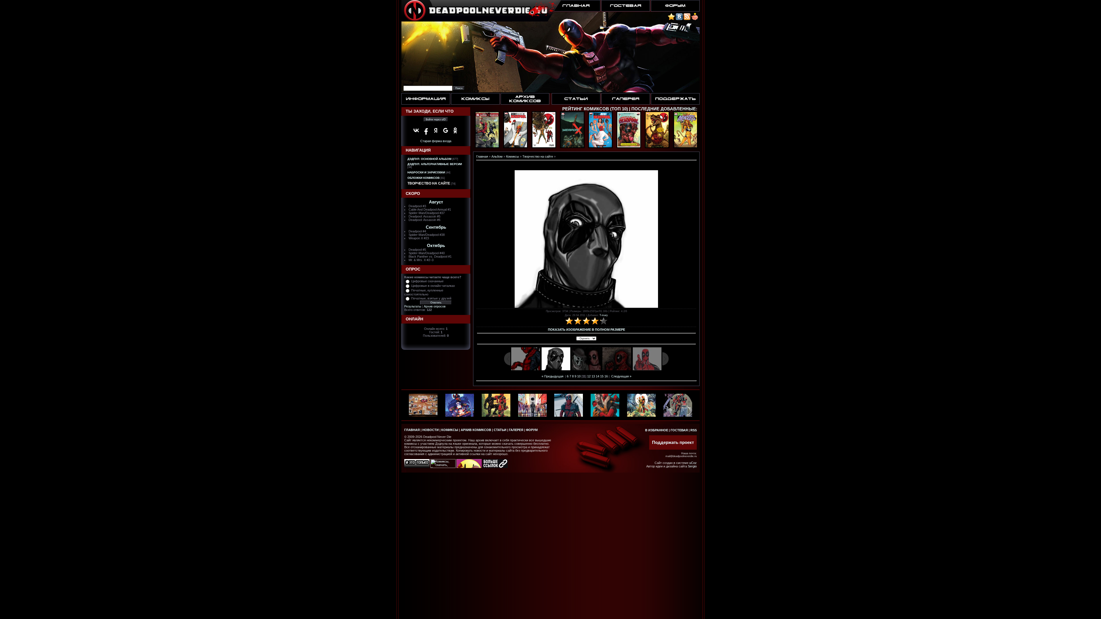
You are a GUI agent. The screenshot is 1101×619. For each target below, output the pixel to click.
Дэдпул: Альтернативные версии (434, 164)
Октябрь (436, 245)
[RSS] (687, 19)
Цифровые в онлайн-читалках (433, 285)
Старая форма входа (435, 141)
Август (436, 202)
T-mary (604, 315)
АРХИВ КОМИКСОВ (476, 430)
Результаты (412, 306)
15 (602, 376)
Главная (482, 156)
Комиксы (512, 156)
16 (606, 376)
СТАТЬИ (500, 430)
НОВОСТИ (430, 430)
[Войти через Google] (445, 130)
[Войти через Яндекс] (436, 130)
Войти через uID (436, 119)
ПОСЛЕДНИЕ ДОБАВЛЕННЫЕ (663, 109)
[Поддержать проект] (694, 19)
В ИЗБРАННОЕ (656, 430)
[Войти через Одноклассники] (455, 130)
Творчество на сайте (428, 183)
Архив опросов (435, 306)
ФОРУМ (532, 430)
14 (597, 376)
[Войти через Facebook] (426, 130)
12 (589, 376)
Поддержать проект (673, 442)
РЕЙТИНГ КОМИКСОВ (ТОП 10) (595, 109)
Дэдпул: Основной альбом (429, 158)
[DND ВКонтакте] (679, 19)
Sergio (692, 466)
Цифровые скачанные (427, 281)
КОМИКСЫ (449, 430)
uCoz (693, 463)
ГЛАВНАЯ (412, 430)
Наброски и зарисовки (426, 172)
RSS (693, 430)
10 (579, 376)
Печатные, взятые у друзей (431, 298)
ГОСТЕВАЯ (679, 430)
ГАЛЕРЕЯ (516, 430)
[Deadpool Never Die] (671, 19)
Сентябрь (436, 227)
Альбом (497, 156)
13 (593, 376)
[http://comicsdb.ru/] (469, 467)
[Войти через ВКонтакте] (416, 130)
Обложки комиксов (423, 177)
